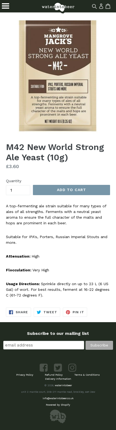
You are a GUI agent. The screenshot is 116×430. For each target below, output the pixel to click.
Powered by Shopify (58, 404)
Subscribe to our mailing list (58, 333)
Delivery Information (58, 378)
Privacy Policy (24, 374)
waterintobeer (63, 385)
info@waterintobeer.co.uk (58, 398)
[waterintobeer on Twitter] (58, 370)
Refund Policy (54, 374)
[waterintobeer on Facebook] (44, 370)
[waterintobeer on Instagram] (72, 370)
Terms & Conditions (87, 374)
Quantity (13, 181)
